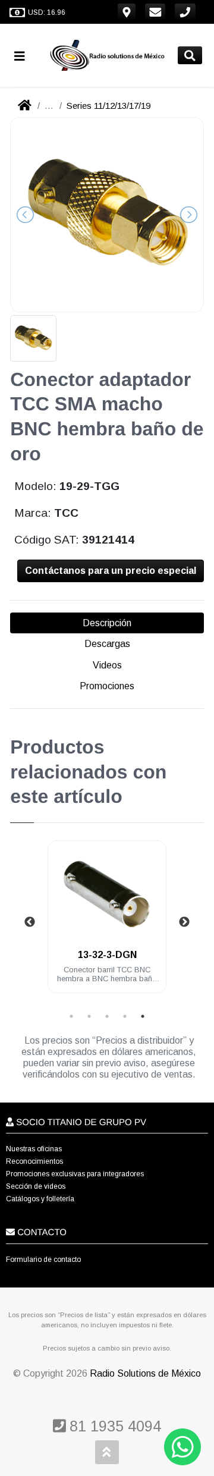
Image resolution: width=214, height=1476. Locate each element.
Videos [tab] (107, 665)
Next (184, 922)
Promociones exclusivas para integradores (75, 1174)
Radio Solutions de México (145, 1373)
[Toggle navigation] (24, 55)
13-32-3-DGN (107, 955)
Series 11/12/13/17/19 (108, 106)
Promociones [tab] (107, 686)
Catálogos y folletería (40, 1199)
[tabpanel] (107, 923)
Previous (30, 922)
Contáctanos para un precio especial (110, 571)
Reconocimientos (34, 1161)
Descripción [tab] (107, 623)
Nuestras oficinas (34, 1149)
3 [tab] (107, 1016)
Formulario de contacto (43, 1259)
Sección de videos (35, 1186)
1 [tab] (71, 1016)
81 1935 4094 (113, 1426)
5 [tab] (143, 1016)
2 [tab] (89, 1016)
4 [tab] (125, 1016)
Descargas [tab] (107, 644)
